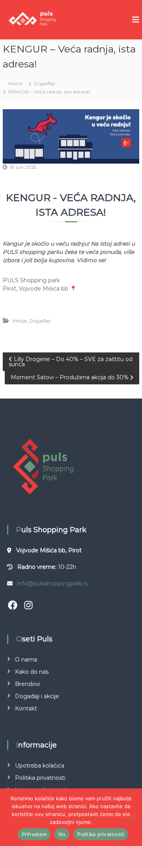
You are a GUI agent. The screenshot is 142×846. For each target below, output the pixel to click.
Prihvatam (34, 834)
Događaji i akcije (37, 696)
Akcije (20, 321)
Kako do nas (32, 671)
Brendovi (27, 684)
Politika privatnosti (40, 777)
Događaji (44, 83)
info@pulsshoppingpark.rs (52, 583)
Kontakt (26, 708)
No (62, 834)
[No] (132, 817)
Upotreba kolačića (39, 765)
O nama (26, 659)
